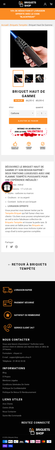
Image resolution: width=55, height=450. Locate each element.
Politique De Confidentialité (14, 388)
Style (11, 107)
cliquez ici (17, 353)
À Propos (6, 376)
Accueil (4, 25)
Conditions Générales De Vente (16, 384)
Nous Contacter (9, 412)
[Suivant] (45, 78)
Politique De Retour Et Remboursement (19, 392)
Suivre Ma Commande (12, 415)
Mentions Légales (10, 380)
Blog (4, 373)
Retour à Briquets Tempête (29, 266)
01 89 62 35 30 (19, 361)
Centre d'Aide (8, 408)
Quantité (39, 107)
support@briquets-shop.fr (20, 357)
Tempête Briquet (13, 213)
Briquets (36, 225)
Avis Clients (8, 404)
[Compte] (45, 4)
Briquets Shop (13, 437)
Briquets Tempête (18, 25)
